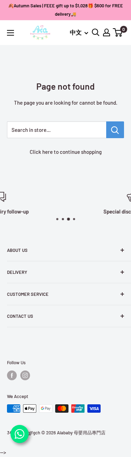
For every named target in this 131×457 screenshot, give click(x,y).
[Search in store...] (115, 129)
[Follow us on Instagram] (25, 375)
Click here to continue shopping (66, 152)
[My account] (106, 32)
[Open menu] (10, 33)
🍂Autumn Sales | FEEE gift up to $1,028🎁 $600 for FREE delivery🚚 (65, 10)
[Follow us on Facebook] (12, 375)
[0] (118, 32)
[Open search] (96, 32)
